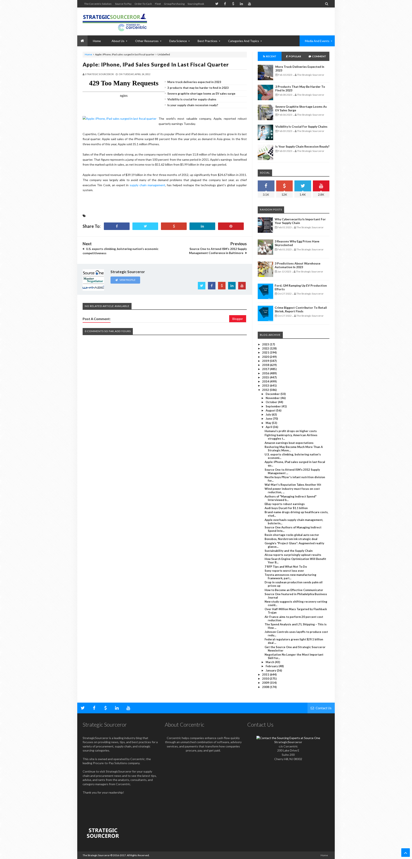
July (269, 414)
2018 (266, 365)
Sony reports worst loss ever (284, 570)
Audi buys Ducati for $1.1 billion (286, 508)
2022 (266, 348)
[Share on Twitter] (145, 226)
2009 (266, 682)
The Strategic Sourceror (96, 855)
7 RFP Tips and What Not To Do (286, 566)
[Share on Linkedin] (202, 226)
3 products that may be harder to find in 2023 (198, 87)
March (270, 662)
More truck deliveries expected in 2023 (194, 82)
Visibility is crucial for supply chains (191, 99)
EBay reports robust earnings (285, 504)
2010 (266, 678)
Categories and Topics (243, 41)
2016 (266, 373)
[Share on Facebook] (117, 226)
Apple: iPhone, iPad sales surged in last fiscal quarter (156, 64)
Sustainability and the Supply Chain (289, 550)
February (272, 666)
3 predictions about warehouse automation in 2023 (297, 265)
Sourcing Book (196, 3)
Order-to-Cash (143, 3)
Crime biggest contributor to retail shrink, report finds (301, 309)
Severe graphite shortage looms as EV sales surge (201, 93)
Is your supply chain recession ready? (192, 105)
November (273, 398)
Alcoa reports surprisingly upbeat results (293, 555)
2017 (266, 369)
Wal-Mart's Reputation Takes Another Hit (293, 484)
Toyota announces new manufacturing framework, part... (290, 576)
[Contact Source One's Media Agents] (288, 738)
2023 (266, 344)
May (269, 423)
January (271, 670)
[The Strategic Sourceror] (115, 21)
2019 (266, 361)
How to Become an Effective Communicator (294, 590)
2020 (266, 356)
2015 (266, 377)
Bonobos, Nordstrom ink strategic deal (291, 539)
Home (88, 54)
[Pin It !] (231, 226)
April (269, 427)
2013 (266, 385)
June (269, 418)
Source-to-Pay (123, 3)
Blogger (237, 319)
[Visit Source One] (174, 226)
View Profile (127, 279)
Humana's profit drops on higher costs (291, 431)
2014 (266, 381)
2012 (266, 390)
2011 (266, 674)
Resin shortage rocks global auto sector (292, 535)
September (274, 406)
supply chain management (147, 185)
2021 (266, 352)
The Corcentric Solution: (98, 3)
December (273, 394)
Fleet (158, 3)
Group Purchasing (174, 3)
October (272, 402)
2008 (266, 687)
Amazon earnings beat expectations (289, 443)
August (271, 410)
